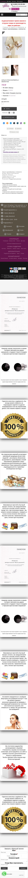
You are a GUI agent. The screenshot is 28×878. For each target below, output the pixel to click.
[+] (14, 112)
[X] (14, 123)
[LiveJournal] (18, 123)
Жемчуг (11, 87)
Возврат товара (16, 248)
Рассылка (25, 258)
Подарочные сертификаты (10, 253)
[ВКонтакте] (4, 123)
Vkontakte (21, 226)
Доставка (9, 1)
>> (18, 152)
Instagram (21, 234)
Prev (2, 71)
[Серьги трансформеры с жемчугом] (13, 62)
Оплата (18, 240)
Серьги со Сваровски (17, 27)
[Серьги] (6, 70)
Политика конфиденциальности (14, 243)
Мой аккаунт (20, 1)
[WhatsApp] (24, 123)
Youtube (9, 234)
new (6, 135)
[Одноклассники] (7, 123)
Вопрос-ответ (12, 240)
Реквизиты (9, 248)
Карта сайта (23, 248)
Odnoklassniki (9, 230)
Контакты (14, 1)
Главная (5, 27)
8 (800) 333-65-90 (18, 4)
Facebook (9, 226)
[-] (9, 112)
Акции (18, 253)
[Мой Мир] (11, 123)
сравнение (18, 128)
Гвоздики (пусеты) (15, 93)
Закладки (20, 258)
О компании (3, 1)
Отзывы (22, 253)
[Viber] (21, 123)
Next (20, 71)
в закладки (10, 128)
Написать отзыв (15, 132)
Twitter (21, 230)
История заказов (13, 258)
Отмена (4, 868)
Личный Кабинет (4, 258)
